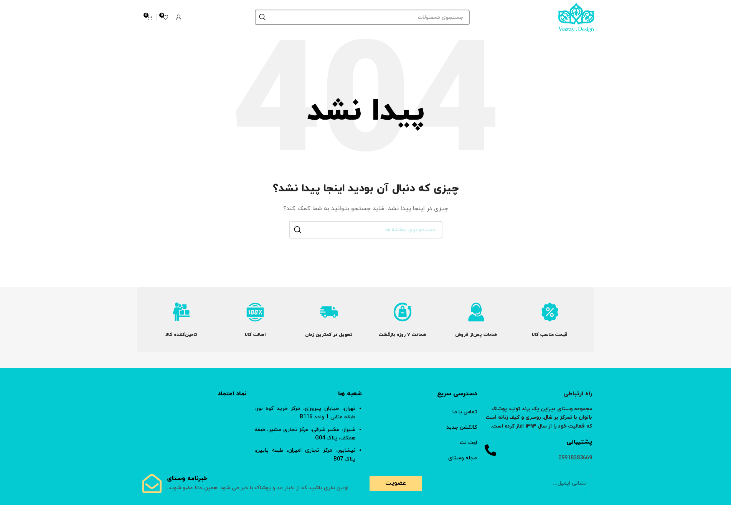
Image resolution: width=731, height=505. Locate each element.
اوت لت (468, 442)
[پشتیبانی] (490, 450)
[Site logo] (576, 16)
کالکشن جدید (461, 427)
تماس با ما (464, 412)
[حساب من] (178, 17)
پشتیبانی (579, 442)
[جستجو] (262, 17)
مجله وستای (462, 458)
